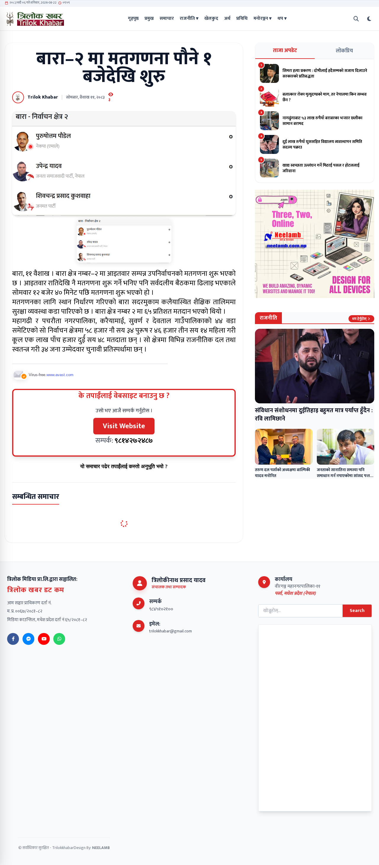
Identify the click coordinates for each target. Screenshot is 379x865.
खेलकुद (211, 18)
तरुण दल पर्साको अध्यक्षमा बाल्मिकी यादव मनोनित (282, 472)
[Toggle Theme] (369, 19)
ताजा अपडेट (285, 50)
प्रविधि (242, 18)
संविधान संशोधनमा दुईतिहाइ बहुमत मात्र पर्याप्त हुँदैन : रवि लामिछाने (314, 414)
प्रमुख (149, 18)
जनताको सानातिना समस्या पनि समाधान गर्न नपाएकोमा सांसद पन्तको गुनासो (345, 475)
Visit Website (124, 426)
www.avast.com (59, 375)
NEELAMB (101, 847)
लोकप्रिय (344, 50)
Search (357, 611)
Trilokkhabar (63, 847)
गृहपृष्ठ (133, 18)
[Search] (356, 19)
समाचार (167, 18)
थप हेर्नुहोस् (359, 319)
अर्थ (227, 18)
